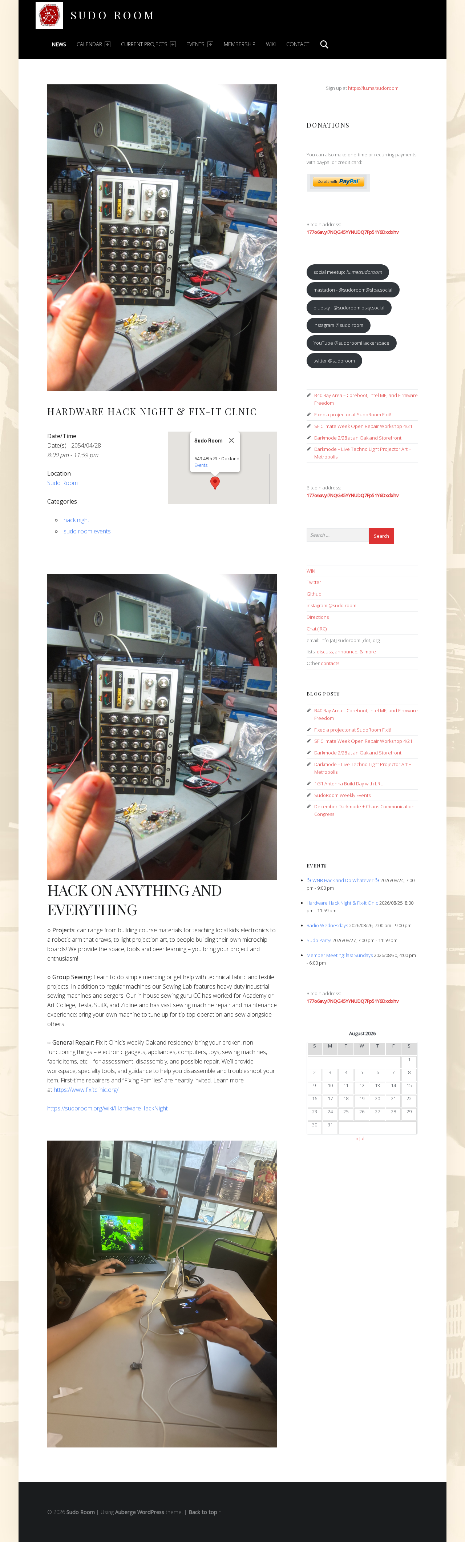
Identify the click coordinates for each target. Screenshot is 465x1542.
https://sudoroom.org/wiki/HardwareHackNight (107, 1108)
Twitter (314, 582)
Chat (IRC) (317, 628)
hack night (76, 520)
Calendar (89, 44)
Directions (318, 617)
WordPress (150, 1512)
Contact (297, 44)
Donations (328, 125)
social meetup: (348, 272)
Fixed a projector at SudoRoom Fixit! (352, 414)
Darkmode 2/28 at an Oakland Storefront (357, 437)
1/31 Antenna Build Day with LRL (348, 783)
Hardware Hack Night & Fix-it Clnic (342, 903)
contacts (330, 663)
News (59, 44)
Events (195, 44)
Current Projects (144, 44)
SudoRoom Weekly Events (342, 795)
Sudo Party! (319, 940)
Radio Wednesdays (327, 925)
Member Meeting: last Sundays (340, 955)
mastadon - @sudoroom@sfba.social (353, 290)
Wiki (271, 44)
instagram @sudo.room (338, 325)
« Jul (360, 1138)
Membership (239, 44)
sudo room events (87, 531)
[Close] (231, 440)
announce (346, 651)
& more (368, 651)
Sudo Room (113, 14)
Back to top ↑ (205, 1512)
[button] (215, 483)
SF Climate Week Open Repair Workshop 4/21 (363, 426)
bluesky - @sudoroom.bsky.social (349, 307)
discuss (325, 651)
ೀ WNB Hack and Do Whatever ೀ (343, 880)
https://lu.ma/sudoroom (373, 88)
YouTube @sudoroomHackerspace (351, 343)
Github (314, 593)
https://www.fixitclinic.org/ (86, 1090)
